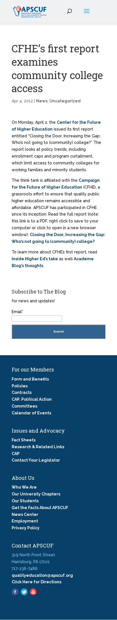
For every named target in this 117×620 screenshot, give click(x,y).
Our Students (25, 501)
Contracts (22, 392)
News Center (25, 514)
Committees (24, 406)
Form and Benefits (30, 379)
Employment (25, 521)
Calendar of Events (31, 413)
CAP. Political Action (32, 399)
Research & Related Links (38, 447)
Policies (20, 386)
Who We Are (24, 487)
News (41, 101)
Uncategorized (65, 101)
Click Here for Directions (36, 582)
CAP (16, 453)
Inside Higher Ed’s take (35, 259)
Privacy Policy (25, 528)
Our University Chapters (36, 494)
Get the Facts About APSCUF (40, 507)
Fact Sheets (23, 440)
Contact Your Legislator (36, 460)
